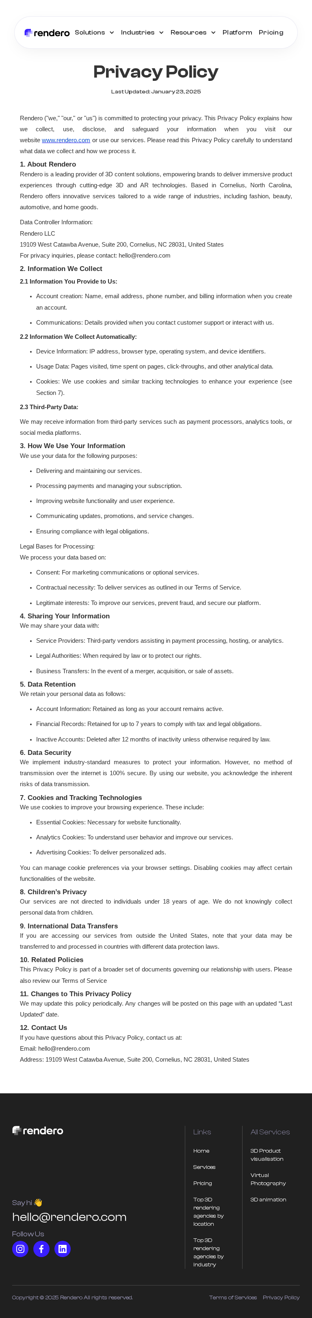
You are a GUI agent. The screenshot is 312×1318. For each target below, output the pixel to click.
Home (201, 1151)
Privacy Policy (281, 1297)
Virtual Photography (268, 1179)
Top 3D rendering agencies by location (208, 1212)
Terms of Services (233, 1297)
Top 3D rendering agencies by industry (208, 1252)
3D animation (268, 1200)
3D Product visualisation (267, 1155)
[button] (95, 32)
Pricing (271, 32)
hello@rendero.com (69, 1217)
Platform (237, 32)
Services (204, 1167)
